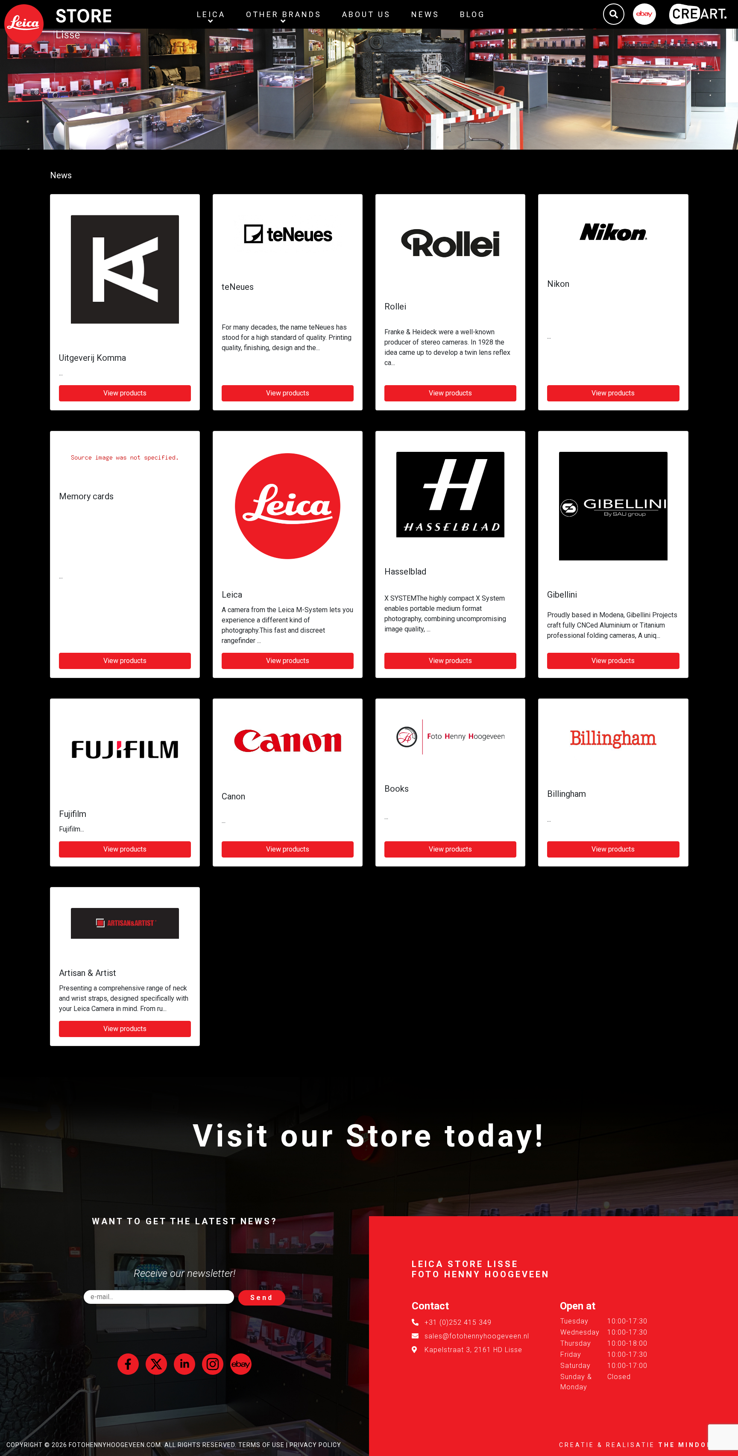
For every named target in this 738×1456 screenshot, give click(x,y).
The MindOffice (695, 1444)
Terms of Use (261, 1444)
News (425, 14)
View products (124, 393)
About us (366, 14)
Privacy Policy (315, 1444)
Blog (472, 14)
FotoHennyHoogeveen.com (115, 1444)
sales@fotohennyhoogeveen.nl (477, 1336)
